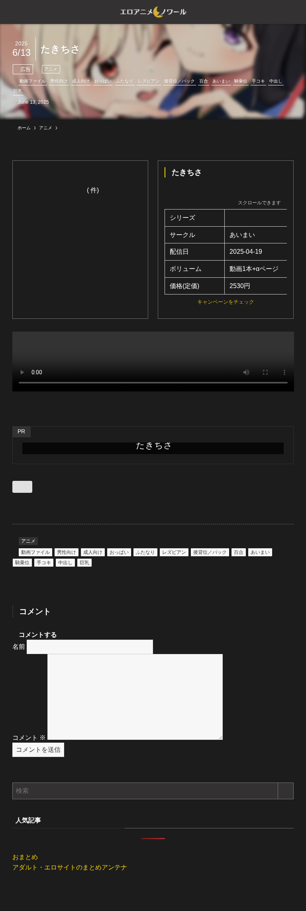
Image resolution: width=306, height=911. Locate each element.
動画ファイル (33, 81)
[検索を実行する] (286, 791)
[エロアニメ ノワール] (153, 12)
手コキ (258, 81)
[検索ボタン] (294, 12)
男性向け (59, 81)
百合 (203, 81)
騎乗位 (240, 81)
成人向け (81, 81)
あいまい (221, 81)
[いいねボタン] (22, 487)
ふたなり (124, 81)
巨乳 (18, 91)
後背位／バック (179, 81)
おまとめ (25, 857)
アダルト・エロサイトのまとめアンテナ (69, 867)
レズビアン (149, 81)
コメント (29, 737)
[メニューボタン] (12, 12)
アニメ (50, 69)
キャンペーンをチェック (225, 302)
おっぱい (103, 81)
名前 (18, 646)
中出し (275, 81)
